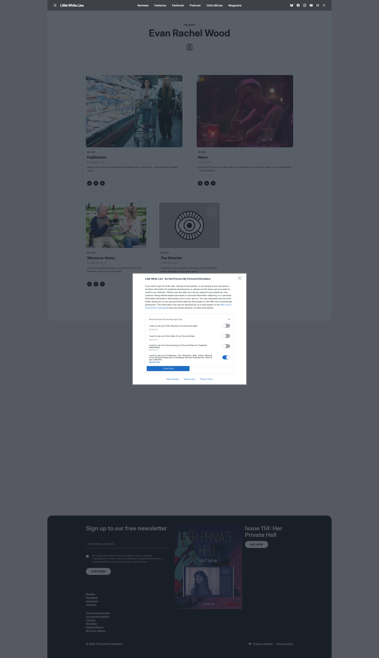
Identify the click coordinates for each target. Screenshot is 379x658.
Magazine (234, 5)
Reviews (143, 5)
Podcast (195, 5)
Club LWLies (215, 5)
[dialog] (189, 329)
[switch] (226, 326)
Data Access (189, 379)
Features (160, 5)
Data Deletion (172, 379)
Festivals (178, 5)
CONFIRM (168, 369)
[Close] (241, 279)
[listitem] (189, 319)
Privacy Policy (206, 379)
